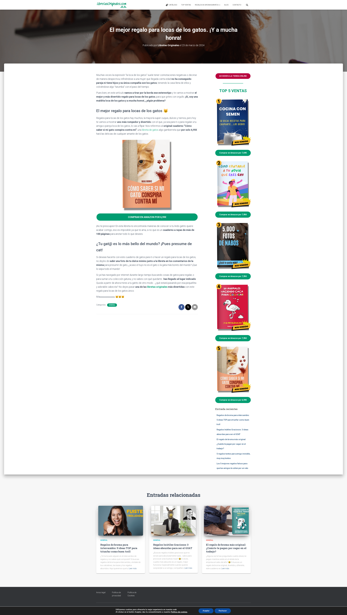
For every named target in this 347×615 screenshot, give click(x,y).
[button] (219, 5)
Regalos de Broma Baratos (207, 5)
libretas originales (157, 286)
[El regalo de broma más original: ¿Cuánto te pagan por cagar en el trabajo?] (226, 520)
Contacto (237, 5)
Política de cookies (179, 612)
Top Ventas (186, 5)
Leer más (133, 568)
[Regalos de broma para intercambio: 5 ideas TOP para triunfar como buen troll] (120, 520)
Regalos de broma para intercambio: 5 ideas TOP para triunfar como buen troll (233, 419)
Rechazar (223, 610)
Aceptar (206, 610)
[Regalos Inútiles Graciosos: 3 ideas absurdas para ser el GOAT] (173, 520)
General (112, 305)
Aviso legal (100, 592)
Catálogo (173, 5)
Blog (226, 5)
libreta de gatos (150, 129)
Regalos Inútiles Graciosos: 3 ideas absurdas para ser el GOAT (172, 546)
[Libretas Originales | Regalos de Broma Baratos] (111, 4)
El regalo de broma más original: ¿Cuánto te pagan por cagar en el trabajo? (231, 444)
